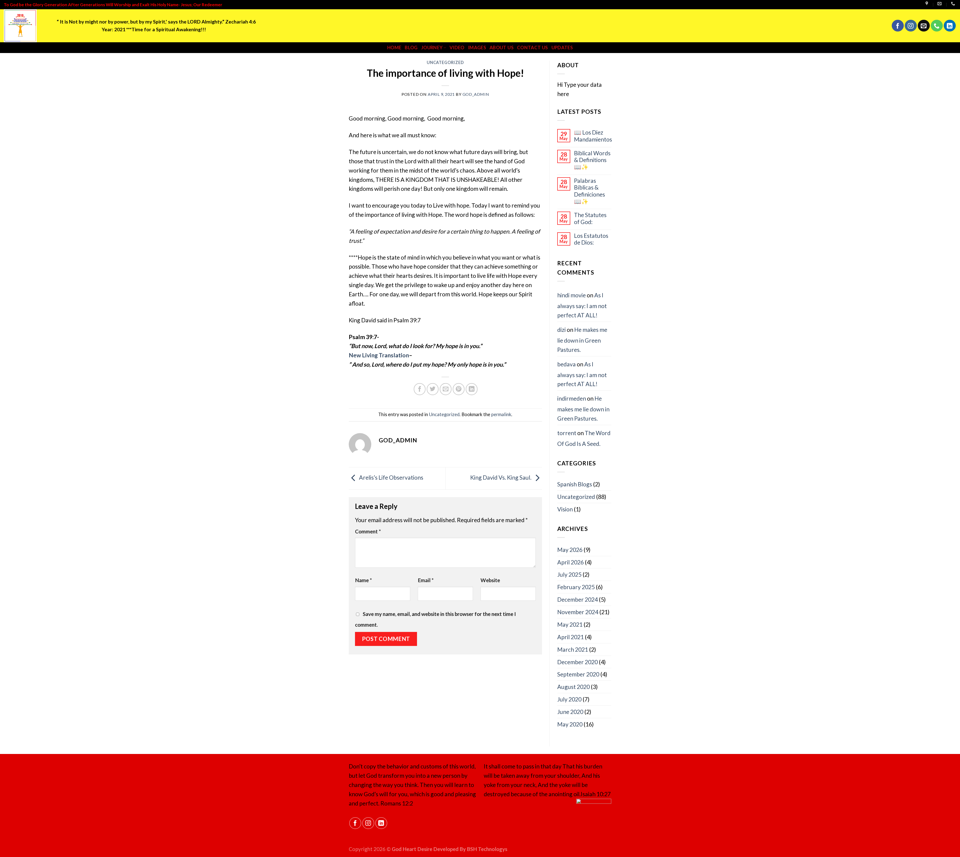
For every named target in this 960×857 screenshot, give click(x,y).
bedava (566, 364)
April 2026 (570, 562)
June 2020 (570, 711)
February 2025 (576, 586)
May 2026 (569, 549)
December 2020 (577, 661)
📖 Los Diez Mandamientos (593, 136)
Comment (368, 531)
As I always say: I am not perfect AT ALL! (582, 305)
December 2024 (577, 599)
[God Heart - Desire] (26, 25)
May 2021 (569, 624)
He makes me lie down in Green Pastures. (582, 339)
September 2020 (578, 674)
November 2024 (577, 611)
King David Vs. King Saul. (501, 477)
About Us (502, 47)
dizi (561, 329)
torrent (566, 432)
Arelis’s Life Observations (390, 477)
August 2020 (573, 686)
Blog (411, 47)
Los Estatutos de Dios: (591, 239)
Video (457, 47)
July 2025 (569, 574)
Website (490, 580)
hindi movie (571, 295)
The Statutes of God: (590, 218)
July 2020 (569, 699)
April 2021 (570, 636)
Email (426, 580)
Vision (565, 509)
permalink (501, 414)
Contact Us (532, 47)
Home (394, 47)
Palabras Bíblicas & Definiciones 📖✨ (589, 191)
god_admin (475, 94)
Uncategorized (445, 62)
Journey (432, 47)
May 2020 (569, 724)
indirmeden (571, 398)
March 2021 (572, 649)
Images (477, 47)
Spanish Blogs (574, 484)
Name (363, 580)
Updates (562, 47)
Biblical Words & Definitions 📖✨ (592, 160)
